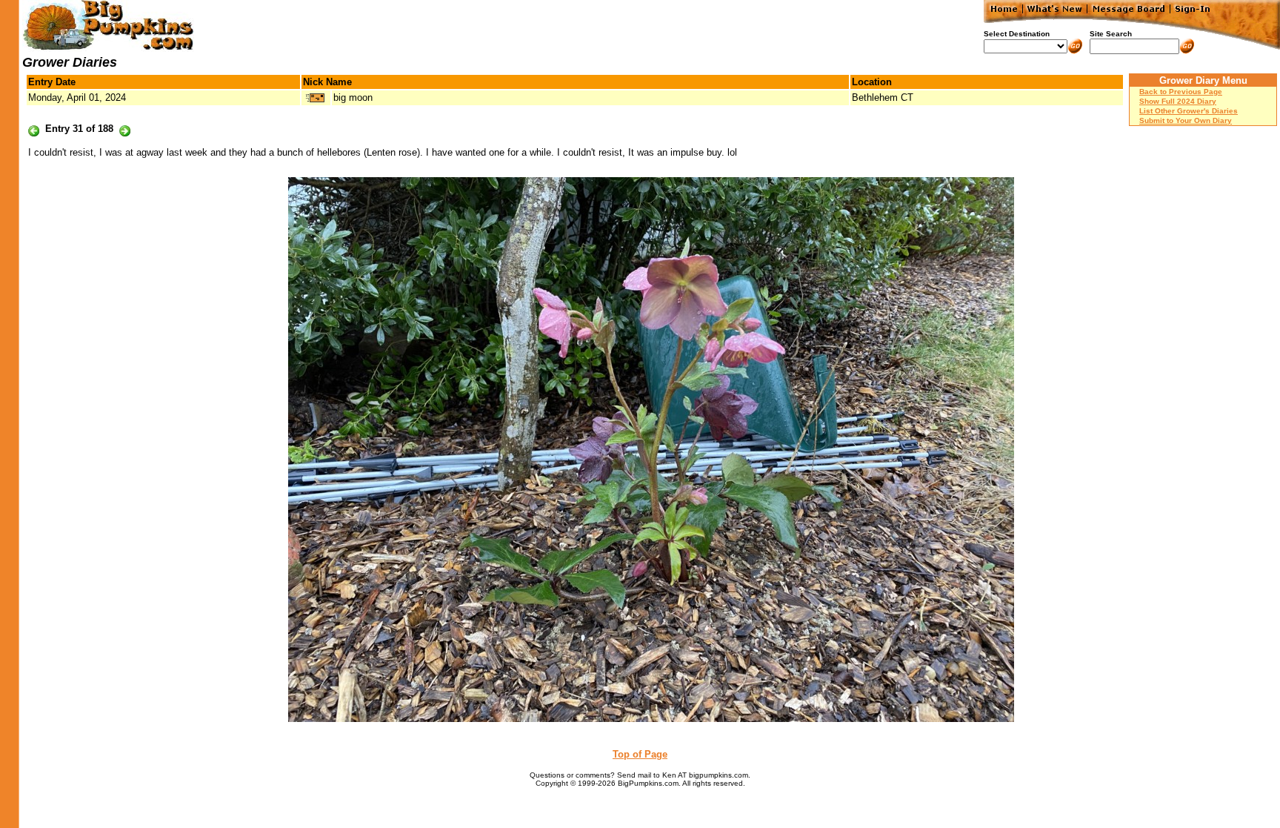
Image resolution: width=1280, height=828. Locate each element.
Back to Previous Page (1180, 91)
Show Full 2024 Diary (1177, 101)
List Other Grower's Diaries (1188, 111)
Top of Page (640, 754)
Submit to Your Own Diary (1185, 120)
